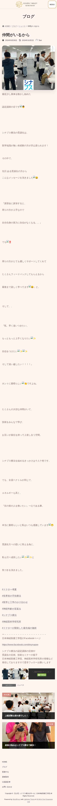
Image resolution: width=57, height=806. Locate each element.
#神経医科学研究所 (11, 621)
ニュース (20, 685)
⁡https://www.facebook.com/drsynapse (20, 644)
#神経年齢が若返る (11, 609)
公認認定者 (6, 782)
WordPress (16, 799)
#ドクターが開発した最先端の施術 (19, 628)
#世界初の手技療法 (11, 596)
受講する (5, 772)
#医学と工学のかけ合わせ (15, 602)
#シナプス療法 (9, 615)
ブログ (4, 767)
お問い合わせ (7, 787)
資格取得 (5, 777)
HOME (4, 762)
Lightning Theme (29, 799)
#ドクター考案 (9, 589)
